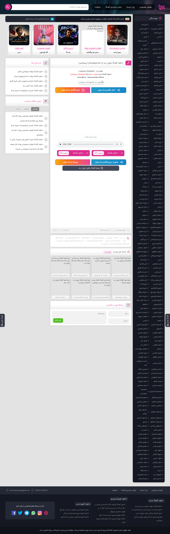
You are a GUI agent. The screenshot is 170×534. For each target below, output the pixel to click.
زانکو (159, 207)
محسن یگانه (142, 369)
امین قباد (143, 97)
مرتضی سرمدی (156, 405)
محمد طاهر (157, 381)
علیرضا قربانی (156, 300)
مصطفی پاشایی (155, 426)
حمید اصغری (143, 170)
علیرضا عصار (143, 296)
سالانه (18, 109)
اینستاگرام (39, 513)
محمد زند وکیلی (141, 377)
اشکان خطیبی (142, 53)
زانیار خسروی (142, 207)
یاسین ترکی (157, 478)
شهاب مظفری (156, 251)
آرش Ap (144, 24)
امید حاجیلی (143, 65)
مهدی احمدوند (156, 434)
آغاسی (159, 37)
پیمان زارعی (143, 142)
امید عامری (157, 69)
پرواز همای (157, 138)
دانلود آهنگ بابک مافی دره (33, 86)
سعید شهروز (156, 219)
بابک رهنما (157, 118)
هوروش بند (157, 474)
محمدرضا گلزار (156, 397)
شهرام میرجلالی (156, 256)
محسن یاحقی (142, 373)
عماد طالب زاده (142, 300)
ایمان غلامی (157, 106)
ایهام (145, 110)
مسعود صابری (142, 418)
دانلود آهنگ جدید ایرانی (112, 241)
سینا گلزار (144, 239)
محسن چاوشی (156, 369)
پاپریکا (144, 130)
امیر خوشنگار (142, 73)
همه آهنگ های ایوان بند (89, 168)
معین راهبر (157, 430)
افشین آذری (143, 57)
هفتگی (35, 109)
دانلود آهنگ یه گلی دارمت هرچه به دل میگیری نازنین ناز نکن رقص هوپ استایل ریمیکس (148, 517)
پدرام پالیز (143, 134)
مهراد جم (158, 450)
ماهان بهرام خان (141, 349)
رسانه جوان (161, 7)
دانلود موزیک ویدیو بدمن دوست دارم (112, 515)
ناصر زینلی (143, 466)
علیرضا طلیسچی (155, 296)
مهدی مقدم (157, 442)
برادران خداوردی (141, 122)
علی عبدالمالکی (156, 276)
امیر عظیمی (157, 81)
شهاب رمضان (142, 247)
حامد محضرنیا (142, 154)
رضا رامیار (144, 191)
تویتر (20, 513)
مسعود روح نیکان (143, 412)
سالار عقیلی (157, 211)
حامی (159, 162)
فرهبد (159, 320)
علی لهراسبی (142, 276)
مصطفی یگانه (142, 426)
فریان (145, 320)
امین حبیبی (157, 93)
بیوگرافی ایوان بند (98, 238)
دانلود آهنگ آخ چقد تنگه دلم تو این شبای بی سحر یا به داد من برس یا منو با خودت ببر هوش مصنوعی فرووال (109, 508)
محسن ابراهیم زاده (142, 363)
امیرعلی (158, 89)
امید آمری (144, 61)
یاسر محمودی (142, 474)
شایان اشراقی (142, 243)
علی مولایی (143, 280)
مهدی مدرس (142, 438)
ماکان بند (143, 345)
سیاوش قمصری (155, 227)
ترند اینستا (130, 7)
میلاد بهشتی (157, 462)
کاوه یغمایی (157, 332)
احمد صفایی (157, 53)
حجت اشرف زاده (141, 166)
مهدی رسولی (156, 438)
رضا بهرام (158, 191)
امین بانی (143, 89)
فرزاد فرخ (144, 308)
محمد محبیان (156, 385)
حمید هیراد (143, 174)
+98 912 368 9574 (41, 490)
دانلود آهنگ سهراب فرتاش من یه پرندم (148, 506)
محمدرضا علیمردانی (143, 391)
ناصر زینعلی (157, 466)
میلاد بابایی (157, 458)
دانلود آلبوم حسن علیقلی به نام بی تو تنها (74, 510)
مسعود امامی (142, 405)
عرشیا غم (144, 260)
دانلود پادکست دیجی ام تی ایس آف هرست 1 (147, 510)
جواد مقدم (157, 146)
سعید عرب (143, 219)
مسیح (145, 422)
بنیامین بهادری (156, 126)
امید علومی (143, 69)
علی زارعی (158, 272)
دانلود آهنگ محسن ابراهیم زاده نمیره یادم (27, 90)
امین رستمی (157, 97)
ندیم (159, 470)
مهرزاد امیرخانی (141, 450)
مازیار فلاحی (157, 345)
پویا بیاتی (157, 142)
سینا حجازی (143, 231)
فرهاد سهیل (142, 316)
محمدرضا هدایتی (141, 397)
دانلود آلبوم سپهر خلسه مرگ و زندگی (76, 513)
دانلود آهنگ (106, 153)
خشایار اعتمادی (156, 178)
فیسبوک (14, 513)
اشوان (159, 57)
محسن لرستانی (156, 373)
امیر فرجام (157, 85)
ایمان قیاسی (157, 110)
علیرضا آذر (143, 284)
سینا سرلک (143, 235)
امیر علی (144, 81)
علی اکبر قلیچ (142, 268)
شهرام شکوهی (141, 251)
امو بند (159, 61)
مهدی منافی (142, 442)
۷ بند (159, 24)
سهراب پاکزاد (156, 223)
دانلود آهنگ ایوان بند (72, 238)
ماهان (159, 349)
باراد (159, 122)
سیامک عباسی (142, 223)
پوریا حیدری (143, 138)
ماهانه (26, 109)
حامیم (145, 162)
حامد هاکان (157, 158)
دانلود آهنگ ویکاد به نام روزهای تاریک (28, 76)
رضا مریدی (157, 199)
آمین (145, 37)
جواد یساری (143, 146)
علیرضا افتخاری (156, 288)
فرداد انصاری (156, 308)
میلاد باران (143, 458)
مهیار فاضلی (157, 454)
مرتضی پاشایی (142, 401)
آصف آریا (144, 33)
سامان (144, 211)
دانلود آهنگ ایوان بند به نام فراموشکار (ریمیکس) (100, 63)
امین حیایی (143, 93)
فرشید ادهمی (156, 316)
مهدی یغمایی (142, 446)
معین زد (144, 430)
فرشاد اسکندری (141, 312)
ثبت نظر (58, 320)
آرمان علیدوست (156, 29)
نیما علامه (143, 470)
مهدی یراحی (157, 446)
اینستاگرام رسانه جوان (70, 90)
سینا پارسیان (156, 231)
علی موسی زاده (156, 280)
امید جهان (157, 65)
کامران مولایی (142, 328)
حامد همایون (142, 158)
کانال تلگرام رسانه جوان (106, 90)
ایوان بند (109, 238)
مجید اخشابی (156, 353)
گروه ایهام (143, 337)
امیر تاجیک (157, 73)
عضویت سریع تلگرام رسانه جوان (106, 162)
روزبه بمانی (157, 203)
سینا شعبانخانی (155, 239)
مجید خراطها (157, 357)
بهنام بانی (143, 126)
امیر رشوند (157, 77)
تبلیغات (98, 7)
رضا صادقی (143, 195)
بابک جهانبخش (141, 114)
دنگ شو (158, 183)
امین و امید (143, 102)
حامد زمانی (157, 154)
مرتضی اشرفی (156, 401)
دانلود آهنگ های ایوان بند (94, 241)
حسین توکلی (156, 170)
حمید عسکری (156, 174)
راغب (145, 183)
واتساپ (33, 513)
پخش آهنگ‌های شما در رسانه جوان (37, 19)
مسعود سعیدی (156, 418)
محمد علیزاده (142, 381)
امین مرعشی (157, 102)
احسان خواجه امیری (142, 43)
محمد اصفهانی (156, 377)
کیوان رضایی (142, 332)
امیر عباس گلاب (141, 77)
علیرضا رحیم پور (155, 292)
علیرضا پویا (143, 288)
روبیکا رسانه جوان (70, 162)
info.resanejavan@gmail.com (20, 490)
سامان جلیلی (156, 215)
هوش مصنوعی (145, 7)
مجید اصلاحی (142, 353)
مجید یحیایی (157, 363)
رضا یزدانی (143, 199)
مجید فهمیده (142, 357)
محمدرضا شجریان (155, 391)
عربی (159, 260)
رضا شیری (157, 195)
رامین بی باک (156, 187)
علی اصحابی (157, 268)
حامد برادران (143, 150)
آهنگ (116, 238)
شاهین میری (156, 243)
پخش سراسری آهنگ (113, 7)
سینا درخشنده (156, 235)
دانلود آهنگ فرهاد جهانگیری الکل (30, 71)
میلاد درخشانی (142, 462)
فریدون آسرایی (156, 324)
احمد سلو (144, 49)
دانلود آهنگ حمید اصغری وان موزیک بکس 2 (26, 139)
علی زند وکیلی (142, 272)
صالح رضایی (143, 256)
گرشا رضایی (157, 337)
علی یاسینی (157, 284)
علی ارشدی (143, 264)
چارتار (159, 150)
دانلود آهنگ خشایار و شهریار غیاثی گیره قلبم (26, 81)
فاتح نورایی (157, 304)
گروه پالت (157, 341)
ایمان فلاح (143, 106)
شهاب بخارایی (156, 247)
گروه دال (144, 341)
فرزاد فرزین (157, 312)
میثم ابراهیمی (142, 454)
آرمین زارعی (143, 29)
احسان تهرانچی (156, 43)
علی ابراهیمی (156, 264)
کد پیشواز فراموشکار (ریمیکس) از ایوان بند (70, 241)
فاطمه (145, 304)
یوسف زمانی (142, 478)
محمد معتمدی (142, 385)
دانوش (144, 178)
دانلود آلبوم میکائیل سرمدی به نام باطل (75, 517)
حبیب (159, 166)
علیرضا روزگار (142, 292)
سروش (144, 215)
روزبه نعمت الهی (141, 203)
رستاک (144, 187)
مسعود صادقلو (156, 422)
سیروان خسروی (141, 227)
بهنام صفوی (156, 130)
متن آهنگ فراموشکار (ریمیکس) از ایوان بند (115, 244)
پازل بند (158, 134)
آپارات (46, 513)
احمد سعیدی (157, 49)
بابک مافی (143, 118)
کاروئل (158, 328)
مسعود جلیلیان (156, 412)
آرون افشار (157, 33)
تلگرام (27, 513)
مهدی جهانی (142, 434)
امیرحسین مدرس (141, 85)
